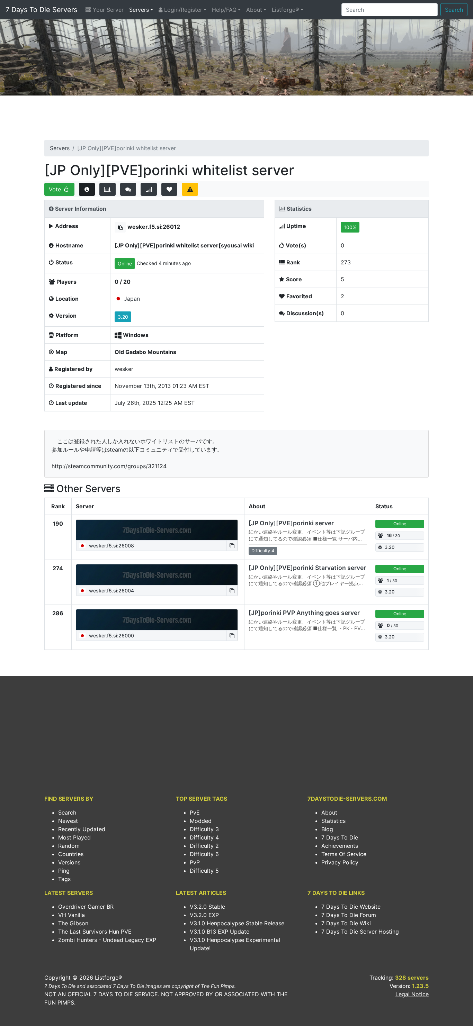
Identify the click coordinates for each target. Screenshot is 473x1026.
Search (454, 9)
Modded (201, 820)
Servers (139, 9)
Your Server (107, 9)
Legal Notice (412, 994)
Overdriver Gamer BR (86, 906)
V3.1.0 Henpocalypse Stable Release (237, 923)
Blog (327, 829)
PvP (195, 862)
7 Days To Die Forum (348, 914)
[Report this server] (190, 189)
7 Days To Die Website (351, 906)
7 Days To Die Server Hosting (360, 931)
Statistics (333, 820)
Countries (70, 854)
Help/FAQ (224, 9)
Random (69, 845)
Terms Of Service (343, 854)
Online (125, 263)
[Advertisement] (236, 119)
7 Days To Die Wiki (346, 923)
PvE (195, 812)
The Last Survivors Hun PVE (95, 931)
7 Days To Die (339, 837)
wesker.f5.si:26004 (111, 590)
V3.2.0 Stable (207, 906)
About (254, 9)
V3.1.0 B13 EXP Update (219, 931)
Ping (64, 870)
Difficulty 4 (204, 837)
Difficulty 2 (204, 845)
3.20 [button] (123, 317)
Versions (69, 862)
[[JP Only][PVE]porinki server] (157, 530)
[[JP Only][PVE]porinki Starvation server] (157, 574)
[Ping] (149, 189)
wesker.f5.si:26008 (111, 545)
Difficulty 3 (204, 829)
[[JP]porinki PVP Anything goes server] (157, 619)
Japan (132, 298)
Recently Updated (81, 829)
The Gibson (73, 923)
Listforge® (285, 9)
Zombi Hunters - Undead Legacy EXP (107, 939)
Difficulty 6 (204, 854)
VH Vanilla (71, 914)
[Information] (87, 189)
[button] (120, 227)
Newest (68, 820)
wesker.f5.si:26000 (111, 635)
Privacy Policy (339, 862)
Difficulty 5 (204, 870)
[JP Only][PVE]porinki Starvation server (307, 567)
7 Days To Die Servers (41, 10)
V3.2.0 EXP (204, 914)
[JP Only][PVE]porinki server (291, 523)
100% (350, 227)
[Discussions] (128, 189)
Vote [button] (56, 189)
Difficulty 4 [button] (262, 550)
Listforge (106, 977)
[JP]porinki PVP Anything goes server (304, 612)
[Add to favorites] (169, 189)
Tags (64, 878)
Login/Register (182, 9)
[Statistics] (107, 189)
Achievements (339, 845)
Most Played (74, 837)
